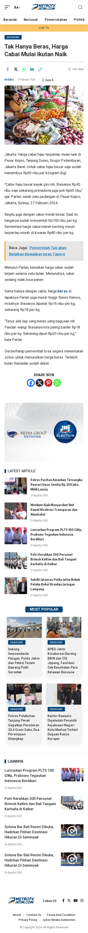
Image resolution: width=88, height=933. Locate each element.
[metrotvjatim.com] (44, 7)
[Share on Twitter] (16, 69)
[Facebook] (31, 383)
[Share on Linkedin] (32, 69)
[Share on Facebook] (8, 69)
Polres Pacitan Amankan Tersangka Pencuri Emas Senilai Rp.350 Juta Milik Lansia (56, 484)
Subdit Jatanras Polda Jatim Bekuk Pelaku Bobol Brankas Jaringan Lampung (55, 584)
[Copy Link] (40, 69)
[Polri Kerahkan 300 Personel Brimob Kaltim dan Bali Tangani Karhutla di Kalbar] (16, 560)
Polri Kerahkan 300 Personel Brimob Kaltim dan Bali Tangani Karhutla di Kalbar (53, 559)
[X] (40, 383)
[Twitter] (69, 901)
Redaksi (9, 79)
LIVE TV (44, 28)
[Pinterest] (48, 383)
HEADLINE (16, 642)
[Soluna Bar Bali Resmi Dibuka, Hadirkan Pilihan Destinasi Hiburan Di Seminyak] (72, 831)
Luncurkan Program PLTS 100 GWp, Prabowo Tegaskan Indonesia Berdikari (56, 534)
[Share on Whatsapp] (24, 69)
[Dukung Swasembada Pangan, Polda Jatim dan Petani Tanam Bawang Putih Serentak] (24, 627)
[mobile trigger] (8, 7)
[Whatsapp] (57, 383)
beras (63, 291)
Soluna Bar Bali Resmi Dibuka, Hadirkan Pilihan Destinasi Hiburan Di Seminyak (29, 832)
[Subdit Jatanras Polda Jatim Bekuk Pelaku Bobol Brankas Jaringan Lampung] (16, 585)
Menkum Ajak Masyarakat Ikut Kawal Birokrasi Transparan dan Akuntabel (53, 509)
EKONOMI (13, 37)
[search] (80, 7)
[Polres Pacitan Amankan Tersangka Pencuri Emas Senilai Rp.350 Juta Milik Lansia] (16, 485)
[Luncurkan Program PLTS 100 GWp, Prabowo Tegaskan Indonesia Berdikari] (16, 535)
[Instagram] (81, 901)
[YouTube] (76, 901)
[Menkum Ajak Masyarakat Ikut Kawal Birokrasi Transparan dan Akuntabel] (16, 510)
